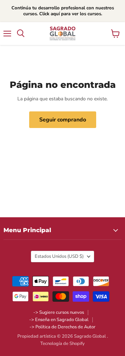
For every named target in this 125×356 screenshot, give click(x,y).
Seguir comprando (62, 120)
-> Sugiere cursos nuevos (58, 312)
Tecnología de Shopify (62, 343)
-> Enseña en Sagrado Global (59, 320)
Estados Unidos (59, 256)
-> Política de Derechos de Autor (62, 327)
